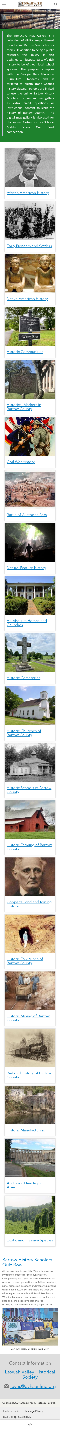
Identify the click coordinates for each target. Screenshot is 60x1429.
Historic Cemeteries (23, 677)
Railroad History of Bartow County (29, 1075)
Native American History (27, 298)
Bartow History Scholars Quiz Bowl (27, 1262)
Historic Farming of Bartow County (29, 847)
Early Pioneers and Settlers (29, 246)
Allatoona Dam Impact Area (26, 1185)
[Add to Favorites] (30, 1424)
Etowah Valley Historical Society (30, 1374)
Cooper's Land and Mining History (29, 904)
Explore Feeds (11, 1410)
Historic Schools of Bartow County (29, 789)
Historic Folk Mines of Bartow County (25, 961)
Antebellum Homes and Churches (27, 622)
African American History (28, 193)
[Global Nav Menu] (4, 4)
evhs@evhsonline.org (33, 1386)
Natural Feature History (26, 567)
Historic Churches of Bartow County (24, 733)
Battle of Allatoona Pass (27, 514)
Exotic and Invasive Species (30, 1240)
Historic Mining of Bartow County (28, 1018)
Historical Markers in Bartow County (24, 406)
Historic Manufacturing (26, 1130)
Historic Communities (25, 351)
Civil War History (21, 462)
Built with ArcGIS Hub (17, 1417)
